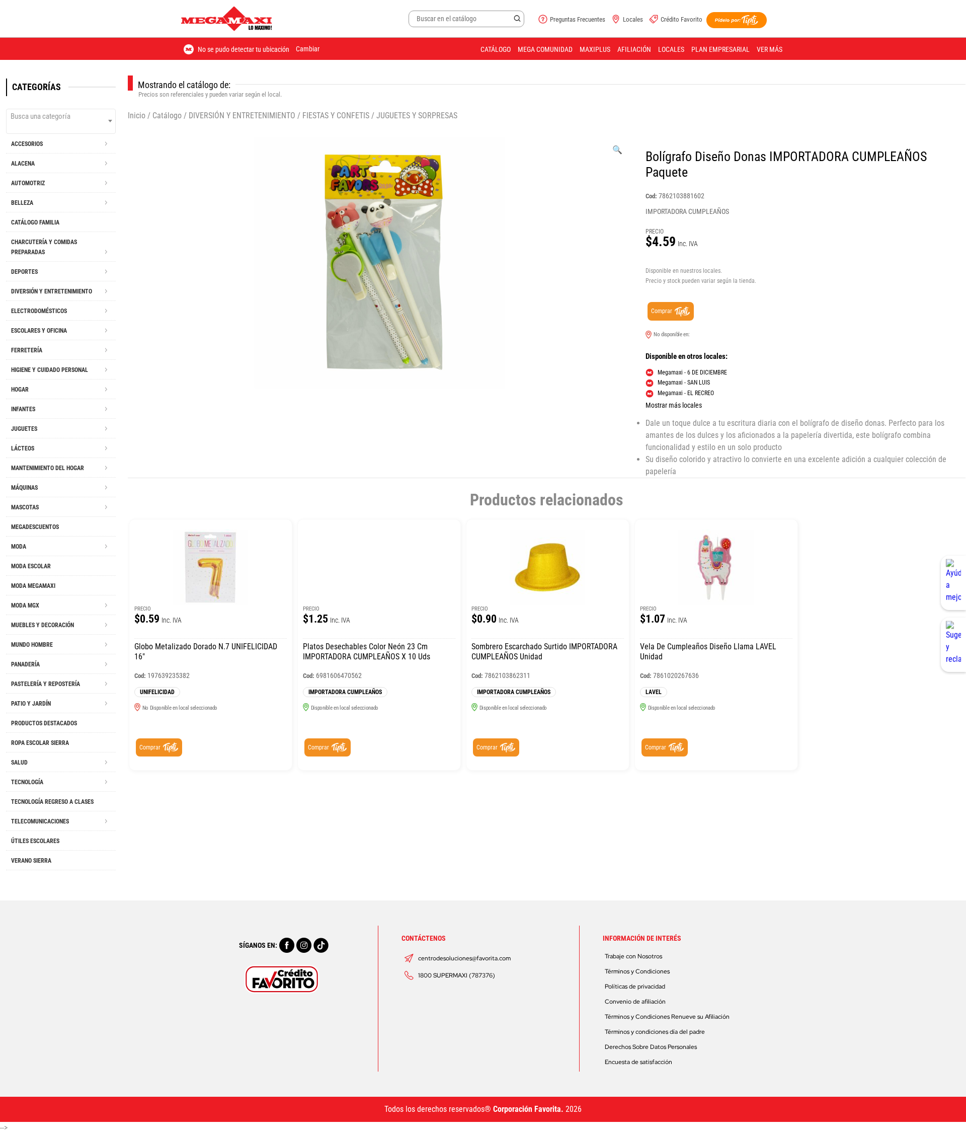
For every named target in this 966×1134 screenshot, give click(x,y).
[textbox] (61, 116)
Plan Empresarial (720, 49)
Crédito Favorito (681, 19)
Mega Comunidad (545, 49)
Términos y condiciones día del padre (655, 1032)
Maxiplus (595, 49)
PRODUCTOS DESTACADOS (44, 723)
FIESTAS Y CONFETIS (335, 115)
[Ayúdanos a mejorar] (953, 583)
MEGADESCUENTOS (35, 527)
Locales (633, 19)
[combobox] (61, 121)
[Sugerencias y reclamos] (953, 645)
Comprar (661, 311)
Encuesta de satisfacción (638, 1062)
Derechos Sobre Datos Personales (651, 1047)
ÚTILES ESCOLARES (35, 841)
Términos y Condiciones (637, 971)
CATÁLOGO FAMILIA (35, 222)
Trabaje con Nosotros (633, 956)
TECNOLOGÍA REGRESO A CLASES (52, 801)
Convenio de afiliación (635, 1002)
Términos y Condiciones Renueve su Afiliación (667, 1017)
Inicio (136, 115)
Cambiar (307, 49)
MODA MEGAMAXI (33, 585)
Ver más (769, 49)
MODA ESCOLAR (31, 566)
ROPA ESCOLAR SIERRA (40, 742)
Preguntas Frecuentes (577, 19)
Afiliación (634, 49)
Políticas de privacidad (635, 986)
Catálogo (495, 49)
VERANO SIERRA (31, 860)
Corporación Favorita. (528, 1109)
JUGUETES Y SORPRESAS (416, 115)
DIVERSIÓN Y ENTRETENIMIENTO (242, 115)
